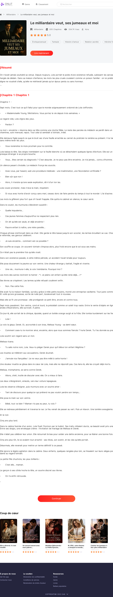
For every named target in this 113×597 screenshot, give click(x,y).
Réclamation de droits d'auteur (34, 583)
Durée (55, 577)
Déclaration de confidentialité (34, 577)
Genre (55, 580)
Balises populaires (59, 586)
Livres (55, 583)
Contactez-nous (6, 580)
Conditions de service (31, 580)
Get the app (4, 577)
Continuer (56, 498)
